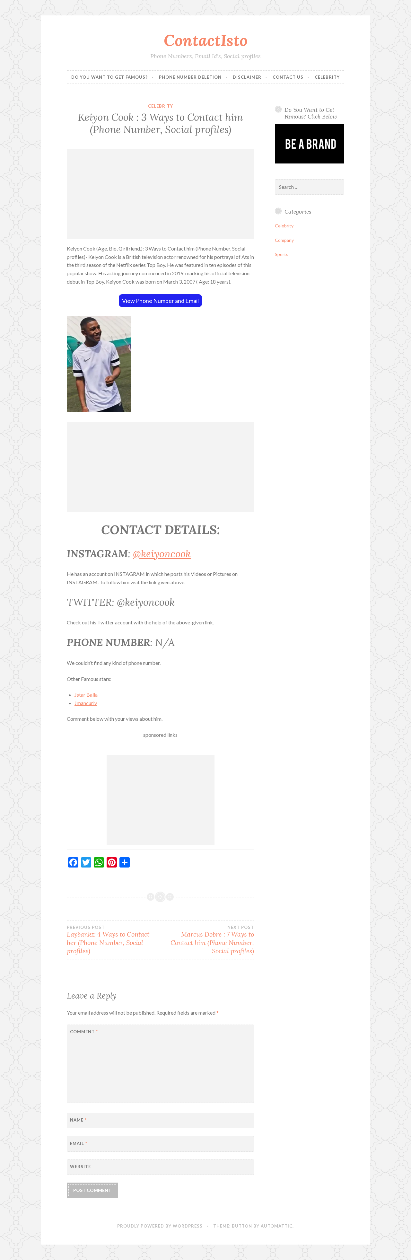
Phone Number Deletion (190, 77)
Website (80, 1166)
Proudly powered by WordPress (160, 1226)
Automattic (277, 1226)
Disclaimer (247, 77)
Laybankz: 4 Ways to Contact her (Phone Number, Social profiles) (108, 940)
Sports (281, 254)
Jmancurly (85, 703)
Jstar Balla (86, 695)
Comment (84, 1031)
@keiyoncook (162, 553)
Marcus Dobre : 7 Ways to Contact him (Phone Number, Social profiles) (212, 940)
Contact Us (288, 77)
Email (78, 1143)
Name (78, 1120)
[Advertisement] (160, 194)
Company (284, 240)
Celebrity (327, 77)
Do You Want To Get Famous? (109, 77)
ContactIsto (206, 40)
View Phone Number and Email (160, 300)
